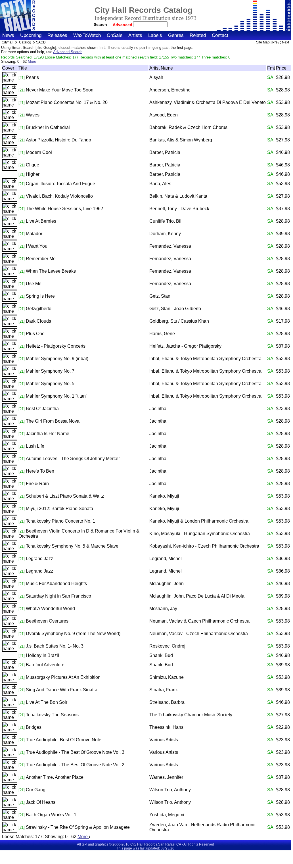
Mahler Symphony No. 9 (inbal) (57, 358)
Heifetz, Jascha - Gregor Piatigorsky (185, 346)
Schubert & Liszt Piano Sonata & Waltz (65, 496)
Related (198, 35)
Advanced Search (67, 52)
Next (285, 42)
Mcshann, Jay (163, 608)
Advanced (123, 24)
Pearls (32, 77)
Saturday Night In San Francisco (58, 596)
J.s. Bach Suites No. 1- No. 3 (54, 646)
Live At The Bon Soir (46, 702)
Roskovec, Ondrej (167, 646)
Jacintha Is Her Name (47, 433)
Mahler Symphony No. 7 (50, 371)
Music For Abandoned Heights (56, 583)
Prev (275, 42)
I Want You (36, 246)
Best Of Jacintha (42, 408)
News (8, 35)
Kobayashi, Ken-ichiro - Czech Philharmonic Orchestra (204, 546)
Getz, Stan (159, 296)
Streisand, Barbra (167, 702)
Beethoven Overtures (47, 621)
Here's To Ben (40, 471)
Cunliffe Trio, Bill (166, 221)
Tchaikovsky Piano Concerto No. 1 (60, 521)
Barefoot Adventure (45, 664)
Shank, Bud (161, 655)
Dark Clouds (38, 321)
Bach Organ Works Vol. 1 (51, 814)
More (32, 61)
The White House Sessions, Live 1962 (64, 208)
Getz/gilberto (38, 308)
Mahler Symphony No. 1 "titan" (56, 396)
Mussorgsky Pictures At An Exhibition (63, 677)
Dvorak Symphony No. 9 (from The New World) (73, 633)
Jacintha (157, 408)
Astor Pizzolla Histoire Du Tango (58, 139)
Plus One (35, 333)
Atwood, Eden (163, 114)
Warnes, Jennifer (166, 777)
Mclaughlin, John (166, 583)
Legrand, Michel (165, 558)
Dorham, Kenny (165, 233)
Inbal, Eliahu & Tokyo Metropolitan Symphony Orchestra (205, 358)
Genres (176, 35)
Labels (155, 35)
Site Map (263, 42)
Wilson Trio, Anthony (170, 789)
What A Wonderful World (50, 608)
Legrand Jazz (39, 558)
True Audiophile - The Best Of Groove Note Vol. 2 (75, 764)
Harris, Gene (162, 333)
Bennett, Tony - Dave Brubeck (179, 208)
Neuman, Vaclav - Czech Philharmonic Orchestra (198, 633)
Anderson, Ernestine (170, 89)
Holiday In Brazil (42, 655)
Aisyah (156, 77)
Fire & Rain (37, 483)
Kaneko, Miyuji (164, 496)
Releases (57, 35)
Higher (32, 174)
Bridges (33, 727)
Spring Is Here (40, 296)
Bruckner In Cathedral (48, 127)
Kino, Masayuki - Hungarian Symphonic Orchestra (199, 533)
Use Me (33, 283)
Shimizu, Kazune (166, 677)
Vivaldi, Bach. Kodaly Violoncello (59, 196)
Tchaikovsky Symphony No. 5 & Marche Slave (72, 546)
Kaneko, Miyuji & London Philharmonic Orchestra (198, 521)
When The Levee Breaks (51, 271)
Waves (32, 114)
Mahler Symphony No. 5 (50, 383)
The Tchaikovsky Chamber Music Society (190, 714)
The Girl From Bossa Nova (52, 421)
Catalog (25, 42)
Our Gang (35, 789)
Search (100, 24)
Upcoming (30, 35)
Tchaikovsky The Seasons (52, 714)
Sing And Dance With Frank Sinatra (61, 689)
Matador (34, 233)
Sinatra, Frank (163, 689)
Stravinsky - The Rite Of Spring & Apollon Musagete (78, 827)
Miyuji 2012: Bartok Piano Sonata (59, 508)
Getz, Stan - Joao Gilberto (175, 308)
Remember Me (41, 258)
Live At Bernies (41, 221)
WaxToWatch (87, 35)
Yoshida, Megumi (166, 814)
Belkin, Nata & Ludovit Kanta (178, 196)
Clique (32, 164)
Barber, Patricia (164, 152)
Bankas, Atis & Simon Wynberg (180, 139)
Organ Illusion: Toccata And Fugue (60, 183)
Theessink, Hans (166, 727)
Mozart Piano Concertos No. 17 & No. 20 (67, 102)
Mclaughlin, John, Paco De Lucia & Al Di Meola (196, 596)
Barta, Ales (160, 183)
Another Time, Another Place (54, 777)
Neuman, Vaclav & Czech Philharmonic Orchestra (199, 621)
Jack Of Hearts (40, 802)
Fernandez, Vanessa (170, 246)
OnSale (114, 35)
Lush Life (35, 446)
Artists (135, 35)
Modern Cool (39, 152)
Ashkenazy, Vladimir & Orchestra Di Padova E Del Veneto (207, 102)
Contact (220, 35)
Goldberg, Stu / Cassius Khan (179, 321)
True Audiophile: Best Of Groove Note (63, 739)
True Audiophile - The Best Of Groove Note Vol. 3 (75, 752)
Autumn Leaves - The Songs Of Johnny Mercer (73, 458)
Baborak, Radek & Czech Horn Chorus (188, 127)
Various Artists (163, 739)
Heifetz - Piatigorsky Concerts (55, 346)
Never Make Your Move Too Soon (59, 89)
